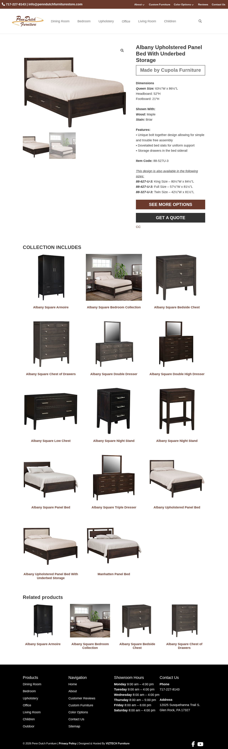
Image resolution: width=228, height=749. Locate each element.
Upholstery (106, 21)
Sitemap (74, 726)
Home (72, 684)
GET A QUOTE (170, 217)
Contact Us (218, 4)
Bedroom (83, 21)
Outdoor (28, 726)
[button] (122, 50)
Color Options (182, 4)
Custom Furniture (159, 4)
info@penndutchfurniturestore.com (55, 4)
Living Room (147, 21)
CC (138, 227)
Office (27, 705)
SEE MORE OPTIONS (170, 204)
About (138, 4)
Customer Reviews (81, 698)
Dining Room (60, 21)
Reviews (203, 4)
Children (170, 21)
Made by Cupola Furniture (170, 70)
